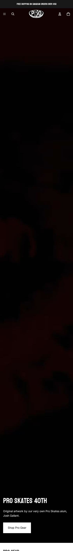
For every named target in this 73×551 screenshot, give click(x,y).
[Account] (59, 14)
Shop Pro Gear (17, 527)
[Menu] (4, 14)
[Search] (13, 14)
